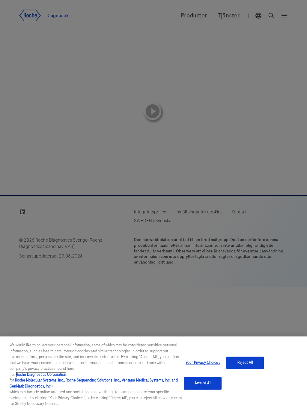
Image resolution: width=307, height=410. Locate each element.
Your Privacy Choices (203, 362)
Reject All (245, 362)
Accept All (203, 383)
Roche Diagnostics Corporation (41, 374)
